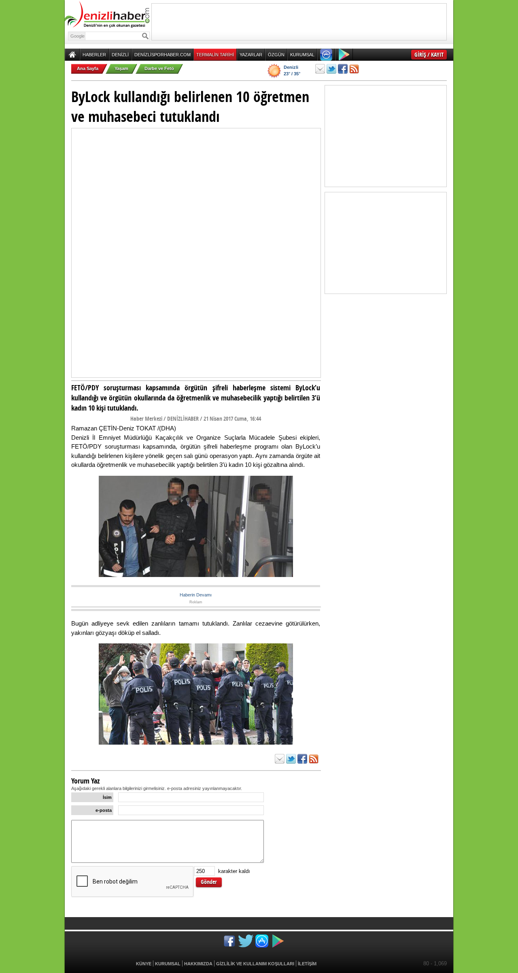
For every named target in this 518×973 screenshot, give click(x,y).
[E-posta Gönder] (320, 69)
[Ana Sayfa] (72, 55)
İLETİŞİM (307, 963)
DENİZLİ (120, 54)
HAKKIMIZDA (198, 963)
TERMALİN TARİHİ (215, 54)
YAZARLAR (251, 54)
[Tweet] (331, 69)
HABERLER (94, 54)
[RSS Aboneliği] (354, 69)
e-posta (104, 810)
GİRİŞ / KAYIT (429, 54)
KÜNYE (143, 963)
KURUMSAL (302, 54)
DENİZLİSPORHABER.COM (162, 54)
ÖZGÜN (276, 54)
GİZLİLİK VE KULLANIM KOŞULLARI (255, 963)
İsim (107, 797)
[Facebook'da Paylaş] (343, 69)
